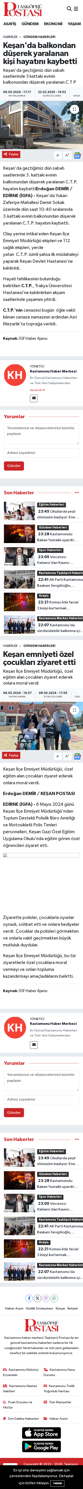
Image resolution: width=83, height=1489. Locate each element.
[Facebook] (29, 1298)
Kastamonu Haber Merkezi (53, 371)
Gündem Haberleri (39, 37)
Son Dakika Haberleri (23, 1418)
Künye (60, 1308)
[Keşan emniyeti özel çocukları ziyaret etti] (41, 726)
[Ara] (69, 9)
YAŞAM (74, 24)
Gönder (14, 466)
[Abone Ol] (77, 155)
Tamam (57, 1483)
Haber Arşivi (14, 1308)
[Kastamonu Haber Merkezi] (15, 375)
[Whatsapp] (54, 1298)
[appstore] (41, 1434)
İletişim (73, 1308)
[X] (37, 1298)
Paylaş (13, 154)
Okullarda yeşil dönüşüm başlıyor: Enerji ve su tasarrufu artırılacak (57, 514)
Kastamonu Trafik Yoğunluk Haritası (59, 1388)
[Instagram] (46, 1298)
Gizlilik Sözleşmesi (39, 1308)
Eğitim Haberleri (51, 504)
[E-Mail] (34, 398)
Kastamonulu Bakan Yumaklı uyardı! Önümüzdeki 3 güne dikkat (55, 537)
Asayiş (44, 595)
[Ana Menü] (76, 9)
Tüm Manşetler (60, 1402)
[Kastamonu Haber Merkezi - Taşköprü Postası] (22, 9)
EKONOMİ (53, 24)
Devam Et (36, 390)
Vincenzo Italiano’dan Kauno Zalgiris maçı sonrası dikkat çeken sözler (54, 560)
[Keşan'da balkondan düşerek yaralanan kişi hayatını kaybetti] (41, 125)
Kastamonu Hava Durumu (59, 1372)
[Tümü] (77, 493)
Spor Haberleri (50, 550)
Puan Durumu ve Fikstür (18, 1405)
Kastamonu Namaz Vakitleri (20, 1388)
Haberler (10, 37)
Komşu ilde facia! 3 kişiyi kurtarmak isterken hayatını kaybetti (57, 605)
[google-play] (41, 1447)
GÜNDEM (30, 24)
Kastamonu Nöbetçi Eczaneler (21, 1372)
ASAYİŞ (9, 24)
